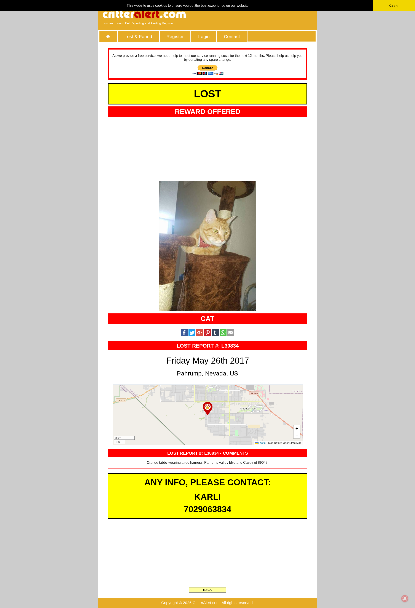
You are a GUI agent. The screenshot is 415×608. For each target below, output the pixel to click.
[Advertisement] (262, 14)
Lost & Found (138, 36)
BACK (207, 590)
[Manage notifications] (404, 598)
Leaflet (262, 442)
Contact (232, 36)
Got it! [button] (394, 5)
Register (175, 36)
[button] (207, 408)
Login (204, 36)
